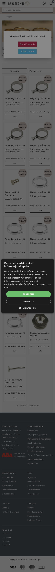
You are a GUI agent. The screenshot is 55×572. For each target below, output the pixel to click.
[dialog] (27, 286)
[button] (27, 308)
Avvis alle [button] (28, 301)
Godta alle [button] (28, 294)
